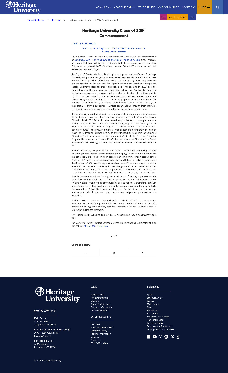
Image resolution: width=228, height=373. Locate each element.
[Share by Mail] (142, 253)
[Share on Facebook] (86, 253)
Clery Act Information (101, 307)
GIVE (192, 17)
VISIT (163, 17)
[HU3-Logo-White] (23, 7)
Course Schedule (155, 323)
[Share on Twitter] (114, 253)
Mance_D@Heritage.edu (96, 226)
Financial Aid (153, 310)
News (150, 307)
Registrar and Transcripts (159, 326)
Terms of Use (97, 294)
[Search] (217, 7)
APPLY (172, 17)
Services (95, 337)
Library (150, 300)
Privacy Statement (99, 297)
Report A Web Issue (100, 304)
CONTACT (182, 17)
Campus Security (99, 330)
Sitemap (95, 300)
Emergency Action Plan (102, 327)
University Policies (100, 310)
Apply (150, 294)
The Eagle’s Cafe (155, 319)
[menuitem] (103, 7)
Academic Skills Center (158, 316)
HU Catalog (152, 313)
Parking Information (101, 333)
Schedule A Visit (154, 297)
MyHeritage (153, 304)
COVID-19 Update (99, 343)
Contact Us (96, 340)
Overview (95, 324)
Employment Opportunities (160, 329)
